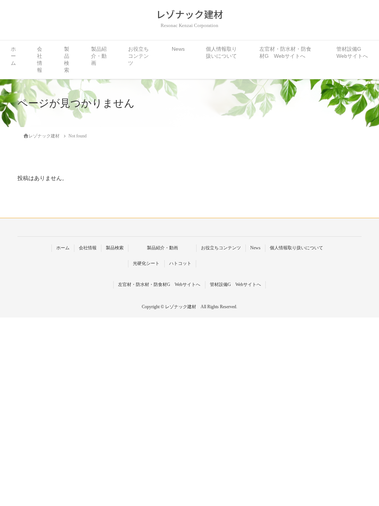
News (178, 49)
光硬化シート (146, 263)
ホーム (13, 56)
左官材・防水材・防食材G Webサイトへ (285, 52)
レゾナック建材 (189, 14)
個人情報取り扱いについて (221, 52)
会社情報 (39, 59)
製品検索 (66, 59)
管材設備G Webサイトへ (352, 52)
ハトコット (180, 263)
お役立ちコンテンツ (138, 56)
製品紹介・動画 (99, 56)
